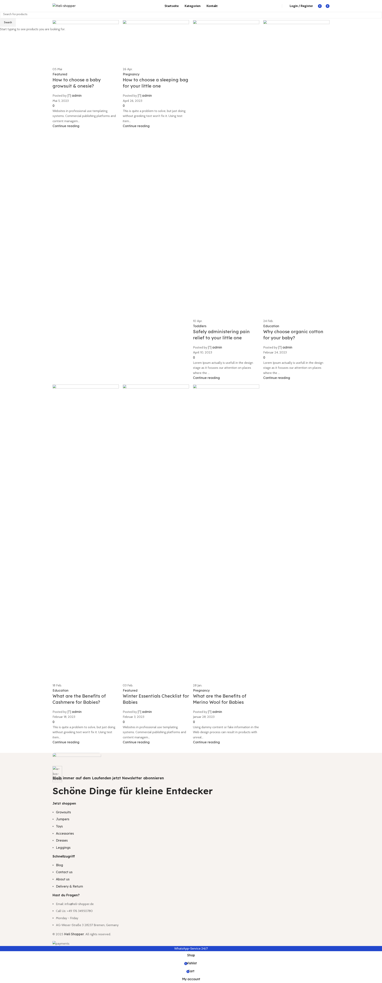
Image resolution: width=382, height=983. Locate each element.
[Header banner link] (191, 491)
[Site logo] (64, 6)
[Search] (274, 6)
